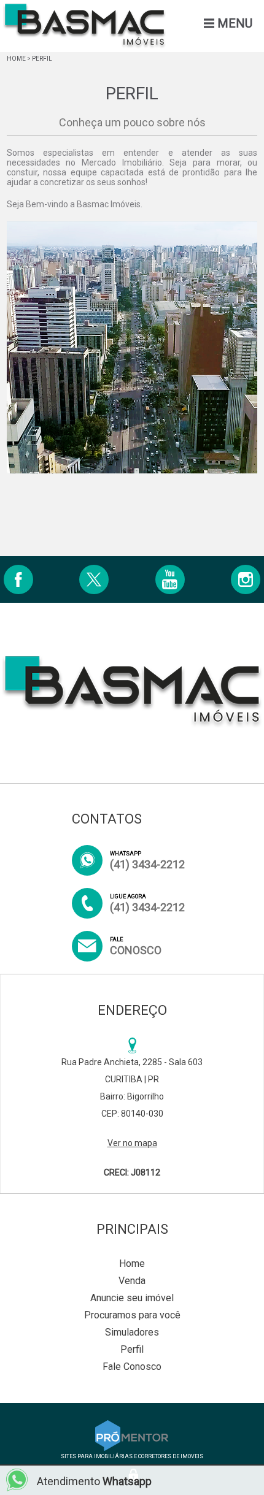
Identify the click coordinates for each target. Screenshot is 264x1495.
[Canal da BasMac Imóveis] (170, 579)
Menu (234, 23)
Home (16, 58)
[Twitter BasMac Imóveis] (94, 579)
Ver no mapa (132, 1143)
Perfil (132, 1349)
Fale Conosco (132, 1366)
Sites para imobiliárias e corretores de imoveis (132, 1456)
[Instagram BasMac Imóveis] (245, 579)
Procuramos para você (132, 1315)
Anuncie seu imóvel (132, 1298)
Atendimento (94, 1481)
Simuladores (132, 1332)
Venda (132, 1281)
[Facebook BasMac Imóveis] (18, 579)
